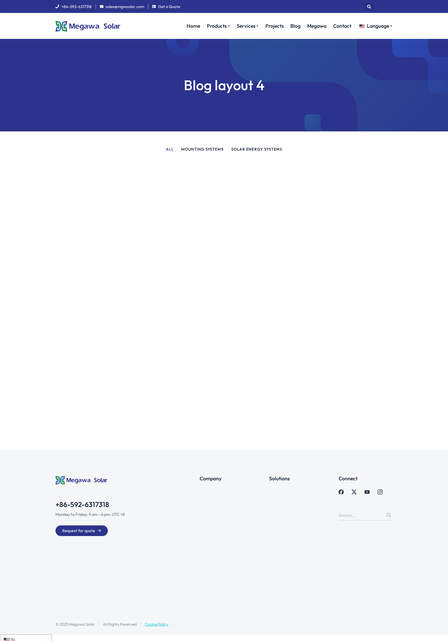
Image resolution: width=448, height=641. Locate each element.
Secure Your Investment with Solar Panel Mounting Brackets (337, 356)
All (170, 149)
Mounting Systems (202, 149)
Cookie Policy (156, 624)
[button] (369, 7)
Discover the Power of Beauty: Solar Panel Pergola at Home (160, 187)
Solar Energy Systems (256, 149)
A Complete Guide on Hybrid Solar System (337, 270)
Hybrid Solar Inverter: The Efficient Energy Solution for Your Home (337, 190)
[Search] (389, 515)
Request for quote (78, 530)
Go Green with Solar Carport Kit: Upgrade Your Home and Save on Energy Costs (158, 269)
